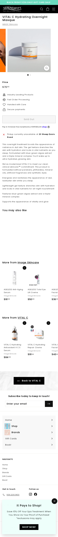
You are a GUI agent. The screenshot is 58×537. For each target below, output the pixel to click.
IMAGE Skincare (10, 24)
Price (5, 82)
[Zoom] (46, 68)
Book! (4, 480)
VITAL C (23, 317)
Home (5, 465)
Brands (5, 472)
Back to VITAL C (31, 380)
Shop (4, 468)
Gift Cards (7, 476)
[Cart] (47, 9)
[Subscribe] (49, 404)
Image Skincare (28, 262)
